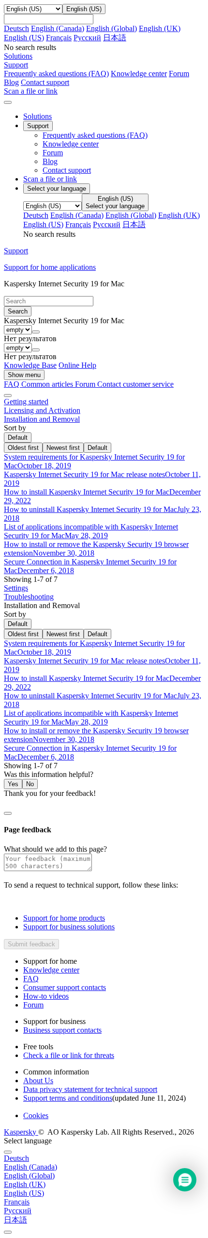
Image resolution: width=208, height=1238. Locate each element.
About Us (38, 1080)
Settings (16, 588)
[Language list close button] (8, 1152)
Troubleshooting (29, 597)
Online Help (77, 365)
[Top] (8, 1232)
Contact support (45, 82)
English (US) (24, 37)
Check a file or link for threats (68, 1055)
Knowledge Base (30, 365)
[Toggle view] (8, 395)
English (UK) (159, 28)
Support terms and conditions (67, 1098)
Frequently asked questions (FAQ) (56, 73)
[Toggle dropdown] (36, 331)
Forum (179, 73)
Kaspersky (21, 1132)
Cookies (35, 1115)
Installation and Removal (42, 419)
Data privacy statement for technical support (90, 1089)
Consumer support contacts (64, 987)
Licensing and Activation (42, 410)
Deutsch (16, 28)
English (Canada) (57, 28)
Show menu (24, 375)
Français (59, 37)
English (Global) (111, 28)
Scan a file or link (50, 179)
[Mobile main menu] (8, 102)
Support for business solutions (69, 927)
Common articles (48, 384)
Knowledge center (139, 73)
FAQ (31, 978)
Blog (11, 82)
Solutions (37, 116)
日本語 (114, 37)
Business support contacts (62, 1030)
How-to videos (46, 996)
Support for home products (64, 918)
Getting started (26, 401)
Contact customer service (135, 384)
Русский (87, 37)
